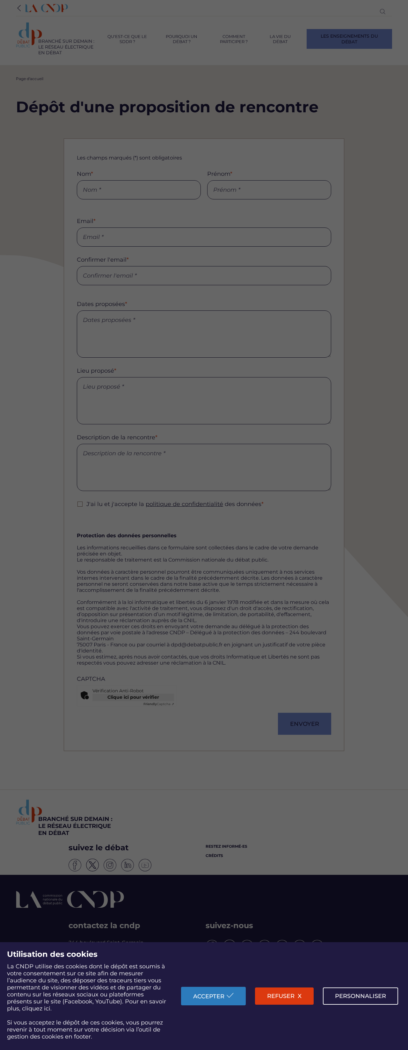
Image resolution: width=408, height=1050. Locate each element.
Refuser (281, 996)
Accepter (208, 996)
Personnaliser (360, 996)
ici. (48, 1008)
